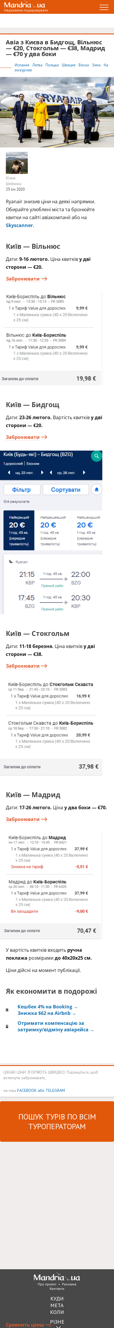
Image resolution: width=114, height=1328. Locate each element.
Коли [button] (57, 1312)
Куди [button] (57, 1298)
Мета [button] (57, 1305)
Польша (53, 65)
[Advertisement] (57, 1205)
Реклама (69, 1284)
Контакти (57, 1288)
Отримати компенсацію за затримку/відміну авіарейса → (56, 1026)
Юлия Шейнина (13, 181)
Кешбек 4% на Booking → (48, 1006)
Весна (84, 65)
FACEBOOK (27, 1090)
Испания (22, 65)
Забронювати (23, 279)
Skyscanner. (20, 225)
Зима (96, 65)
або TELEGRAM (51, 1090)
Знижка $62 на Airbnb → (47, 1013)
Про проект (47, 1284)
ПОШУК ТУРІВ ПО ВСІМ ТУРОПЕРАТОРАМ (57, 1121)
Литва (37, 65)
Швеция (69, 65)
